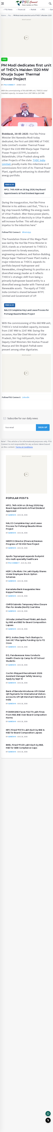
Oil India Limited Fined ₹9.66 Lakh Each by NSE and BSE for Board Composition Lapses (26, 622)
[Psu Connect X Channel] (48, 1120)
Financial (21, 9)
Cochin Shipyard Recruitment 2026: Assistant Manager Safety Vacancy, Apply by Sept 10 (24, 676)
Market (33, 9)
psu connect (9, 84)
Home (3, 15)
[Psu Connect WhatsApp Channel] (48, 1113)
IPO (43, 9)
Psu (9, 15)
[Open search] (50, 3)
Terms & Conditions (24, 447)
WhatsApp (26, 232)
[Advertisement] (26, 39)
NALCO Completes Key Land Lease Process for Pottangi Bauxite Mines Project (24, 526)
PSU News (8, 9)
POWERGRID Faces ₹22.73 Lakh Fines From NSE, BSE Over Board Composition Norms (26, 715)
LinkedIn (25, 397)
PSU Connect (14, 563)
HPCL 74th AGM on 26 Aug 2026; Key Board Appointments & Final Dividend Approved (25, 508)
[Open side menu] (2, 3)
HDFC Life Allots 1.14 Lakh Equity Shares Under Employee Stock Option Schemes (26, 574)
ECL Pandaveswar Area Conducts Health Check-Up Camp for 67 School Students (25, 658)
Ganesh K (12, 515)
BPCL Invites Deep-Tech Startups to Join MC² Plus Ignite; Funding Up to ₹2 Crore (25, 640)
